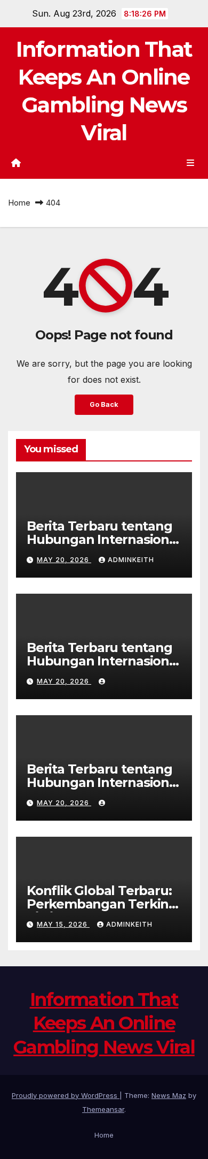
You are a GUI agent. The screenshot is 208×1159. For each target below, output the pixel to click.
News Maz (168, 1095)
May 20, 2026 (64, 560)
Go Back (104, 404)
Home (19, 203)
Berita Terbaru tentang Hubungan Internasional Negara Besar (103, 539)
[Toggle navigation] (190, 162)
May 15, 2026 (63, 924)
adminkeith (131, 560)
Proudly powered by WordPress (65, 1095)
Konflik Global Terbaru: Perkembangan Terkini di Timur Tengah (99, 904)
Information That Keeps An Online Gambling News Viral (104, 1023)
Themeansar (103, 1109)
